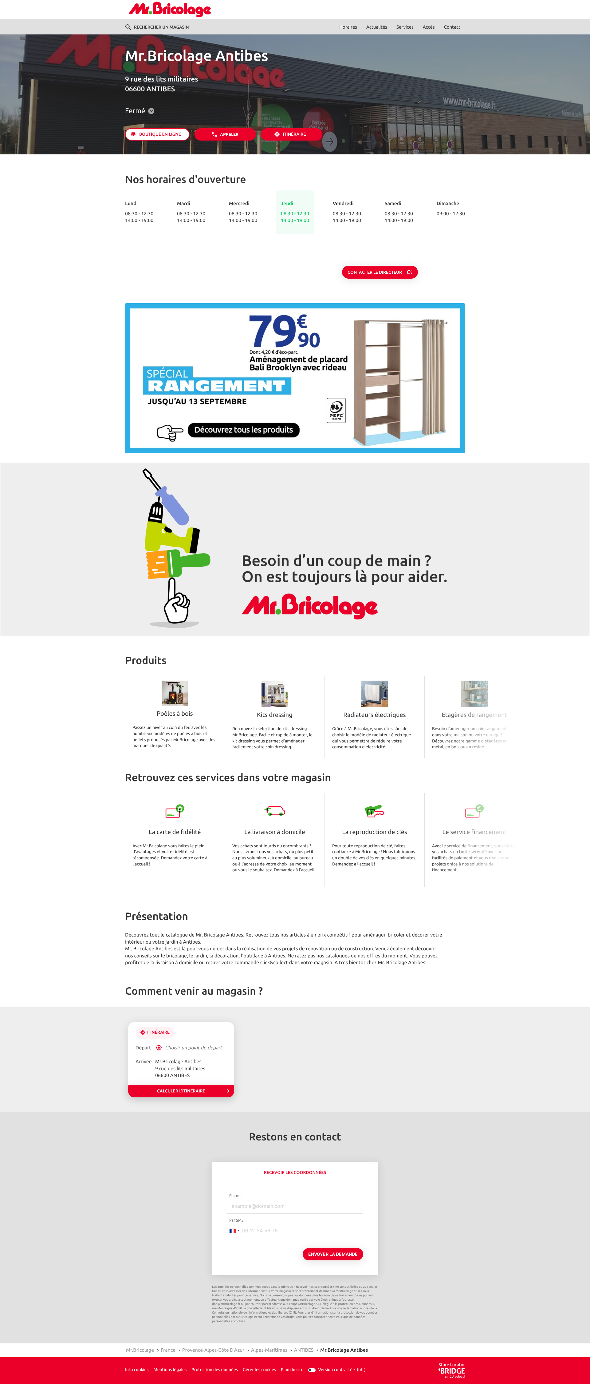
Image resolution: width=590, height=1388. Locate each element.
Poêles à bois (175, 714)
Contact (452, 27)
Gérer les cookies (259, 1370)
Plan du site (292, 1370)
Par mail (236, 1195)
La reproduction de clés (374, 832)
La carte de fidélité (175, 832)
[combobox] (234, 1231)
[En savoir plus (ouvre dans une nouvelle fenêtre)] (295, 378)
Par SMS (236, 1220)
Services (405, 27)
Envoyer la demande (333, 1254)
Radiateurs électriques (374, 715)
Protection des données (214, 1370)
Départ (143, 1048)
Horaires (348, 27)
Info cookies (136, 1370)
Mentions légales (170, 1370)
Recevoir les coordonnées (295, 1172)
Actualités (376, 27)
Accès (429, 27)
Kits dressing (275, 715)
